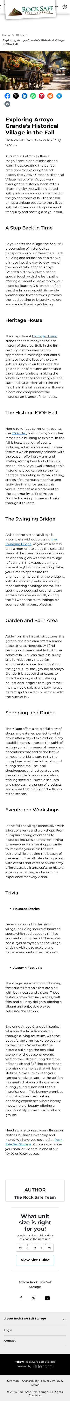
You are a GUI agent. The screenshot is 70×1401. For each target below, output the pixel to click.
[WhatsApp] (33, 96)
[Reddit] (50, 96)
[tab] (35, 1319)
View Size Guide (35, 1260)
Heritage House (44, 336)
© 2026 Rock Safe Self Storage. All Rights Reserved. (35, 1393)
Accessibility (30, 1381)
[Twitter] (16, 96)
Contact (10, 1340)
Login (8, 1330)
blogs (20, 35)
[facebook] (21, 1297)
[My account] (64, 6)
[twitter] (33, 1297)
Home (6, 35)
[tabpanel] (35, 1319)
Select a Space (35, 1170)
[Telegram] (59, 96)
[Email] (7, 104)
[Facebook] (7, 96)
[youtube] (47, 1297)
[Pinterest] (41, 96)
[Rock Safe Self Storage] (30, 12)
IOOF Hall (19, 433)
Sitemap (13, 1381)
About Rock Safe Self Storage (25, 1318)
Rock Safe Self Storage (35, 1361)
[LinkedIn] (24, 96)
